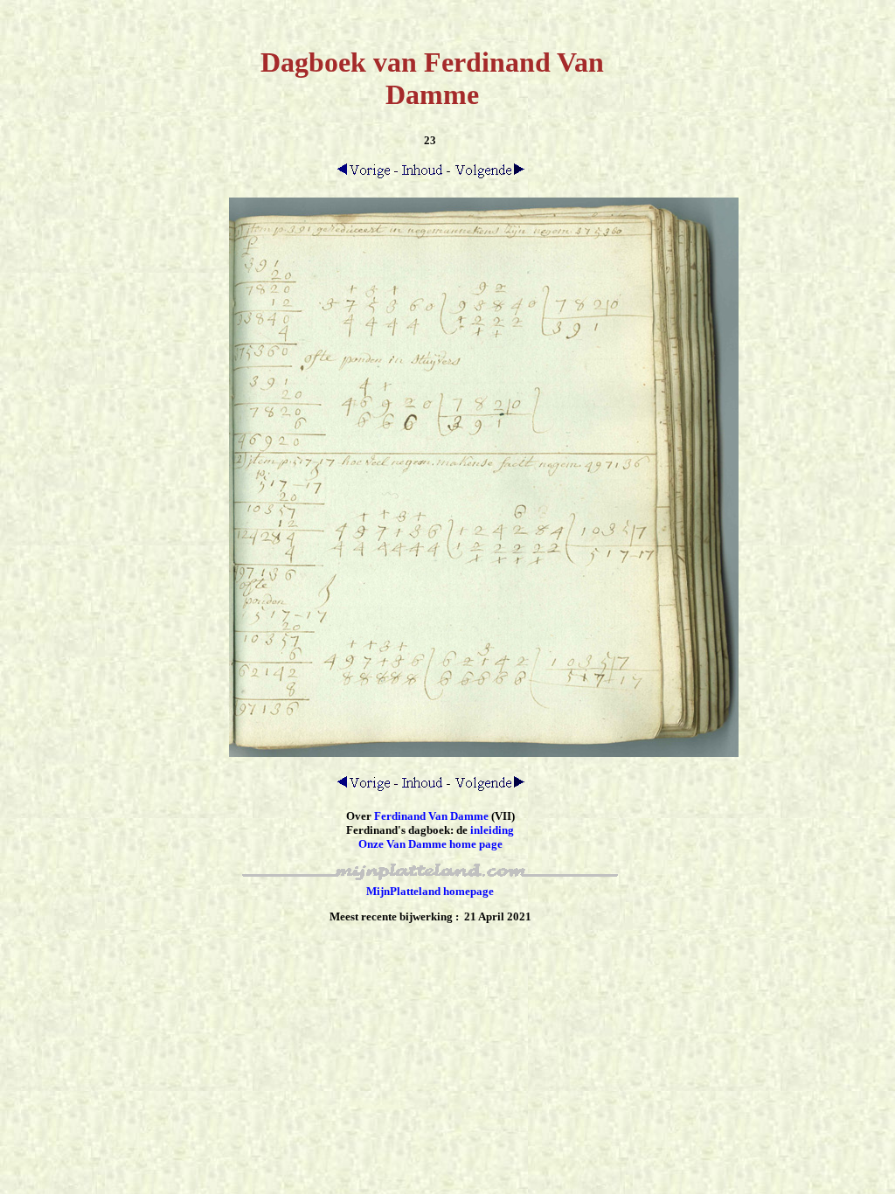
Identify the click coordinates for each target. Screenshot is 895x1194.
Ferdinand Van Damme (431, 816)
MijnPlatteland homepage (430, 891)
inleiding (492, 829)
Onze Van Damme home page (430, 843)
